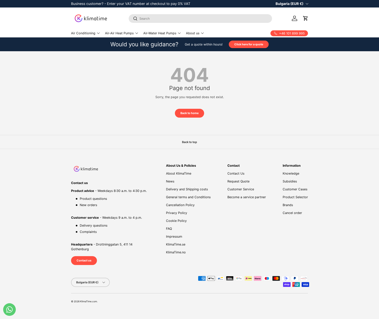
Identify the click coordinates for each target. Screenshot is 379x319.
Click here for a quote (248, 44)
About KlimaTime (178, 173)
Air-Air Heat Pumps (119, 33)
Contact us (84, 260)
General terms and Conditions (188, 197)
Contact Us (235, 173)
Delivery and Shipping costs (187, 189)
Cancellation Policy (180, 205)
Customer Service (240, 189)
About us (192, 33)
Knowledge (291, 173)
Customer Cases (295, 189)
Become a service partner (246, 197)
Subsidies (290, 181)
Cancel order (292, 213)
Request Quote (238, 181)
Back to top (189, 142)
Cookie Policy (176, 221)
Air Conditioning (83, 33)
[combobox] (200, 18)
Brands (288, 205)
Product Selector (295, 197)
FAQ (169, 229)
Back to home (189, 113)
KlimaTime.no (176, 252)
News (170, 181)
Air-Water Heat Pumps (159, 33)
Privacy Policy (176, 213)
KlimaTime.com (88, 301)
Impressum (174, 236)
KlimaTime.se (175, 244)
